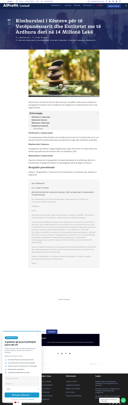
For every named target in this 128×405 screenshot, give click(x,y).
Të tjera (44, 37)
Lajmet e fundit (71, 381)
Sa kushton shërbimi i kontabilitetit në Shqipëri (107, 397)
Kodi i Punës (70, 392)
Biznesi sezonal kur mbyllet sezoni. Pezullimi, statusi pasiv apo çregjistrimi (107, 391)
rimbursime (44, 40)
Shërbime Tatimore (43, 389)
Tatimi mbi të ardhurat (58, 40)
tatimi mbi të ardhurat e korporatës (82, 40)
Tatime (37, 37)
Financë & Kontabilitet (73, 396)
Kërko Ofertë (113, 6)
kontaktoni (44, 342)
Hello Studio (35, 403)
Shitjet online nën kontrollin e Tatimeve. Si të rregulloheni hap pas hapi (106, 383)
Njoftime (21, 40)
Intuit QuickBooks (43, 399)
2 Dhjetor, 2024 (24, 37)
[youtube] (116, 1)
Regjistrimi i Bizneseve (44, 396)
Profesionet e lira (33, 40)
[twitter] (113, 1)
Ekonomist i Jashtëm (44, 381)
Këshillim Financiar (43, 392)
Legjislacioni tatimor (73, 385)
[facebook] (106, 1)
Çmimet (68, 5)
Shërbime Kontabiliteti (44, 385)
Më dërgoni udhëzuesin (22, 395)
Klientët (77, 5)
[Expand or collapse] (97, 113)
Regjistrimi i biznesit (73, 389)
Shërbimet (55, 5)
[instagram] (120, 1)
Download (51, 332)
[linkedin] (109, 1)
